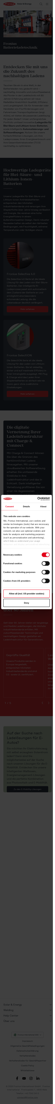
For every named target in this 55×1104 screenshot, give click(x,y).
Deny (26, 603)
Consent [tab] (9, 506)
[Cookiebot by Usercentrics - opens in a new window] (38, 499)
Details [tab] (26, 506)
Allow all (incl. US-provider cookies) (26, 593)
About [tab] (43, 506)
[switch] (46, 563)
